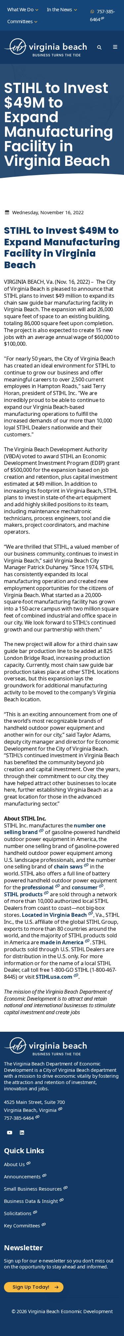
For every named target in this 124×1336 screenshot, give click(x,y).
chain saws (69, 866)
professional (38, 887)
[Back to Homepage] (45, 1048)
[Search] (99, 47)
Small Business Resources (33, 1189)
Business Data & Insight (31, 1201)
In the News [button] (60, 9)
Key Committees (22, 1225)
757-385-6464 (102, 15)
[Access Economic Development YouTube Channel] (9, 1132)
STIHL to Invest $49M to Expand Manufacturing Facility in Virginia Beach (62, 248)
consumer (85, 887)
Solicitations (18, 1213)
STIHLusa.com (54, 976)
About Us (15, 1164)
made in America (62, 942)
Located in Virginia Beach (55, 914)
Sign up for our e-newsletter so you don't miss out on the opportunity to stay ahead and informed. (58, 1264)
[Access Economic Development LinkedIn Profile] (22, 1132)
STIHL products (24, 894)
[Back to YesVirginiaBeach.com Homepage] (45, 47)
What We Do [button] (21, 9)
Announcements (23, 1176)
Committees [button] (20, 21)
